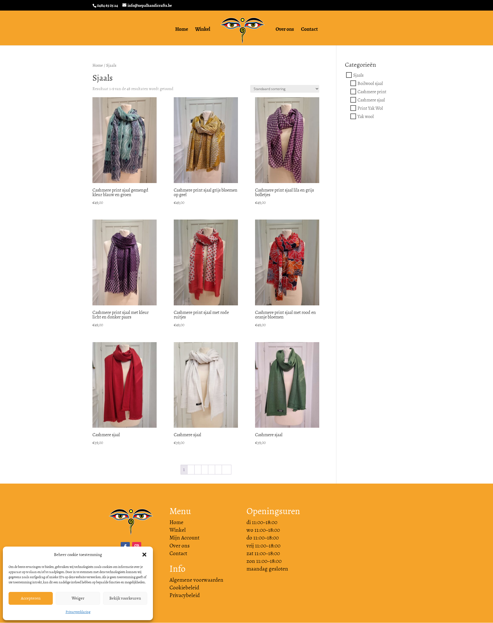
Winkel (202, 30)
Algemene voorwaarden (196, 580)
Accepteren (31, 598)
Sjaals (358, 75)
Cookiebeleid (184, 587)
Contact (309, 30)
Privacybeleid (184, 595)
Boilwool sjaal (370, 83)
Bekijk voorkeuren (125, 598)
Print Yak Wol (370, 108)
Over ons (285, 30)
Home (181, 30)
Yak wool (365, 116)
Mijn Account (184, 537)
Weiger (78, 598)
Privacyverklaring (78, 611)
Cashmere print (371, 91)
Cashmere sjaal (371, 100)
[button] (144, 554)
